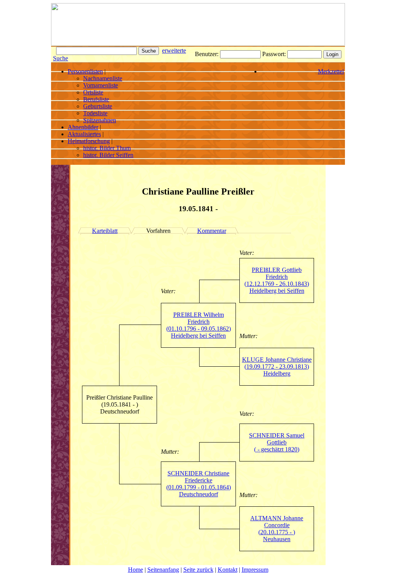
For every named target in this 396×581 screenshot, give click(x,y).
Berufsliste (96, 99)
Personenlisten (85, 71)
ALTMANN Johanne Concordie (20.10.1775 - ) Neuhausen (276, 528)
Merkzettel (331, 71)
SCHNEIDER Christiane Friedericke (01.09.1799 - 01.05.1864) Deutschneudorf (198, 483)
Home (135, 569)
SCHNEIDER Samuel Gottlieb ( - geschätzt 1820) (276, 442)
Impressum (255, 569)
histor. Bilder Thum (107, 148)
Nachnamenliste (102, 78)
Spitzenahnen (99, 120)
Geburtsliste (97, 106)
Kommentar (211, 230)
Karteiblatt (105, 230)
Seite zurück (198, 569)
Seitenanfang (163, 569)
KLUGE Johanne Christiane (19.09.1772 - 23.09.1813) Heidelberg (277, 366)
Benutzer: (207, 54)
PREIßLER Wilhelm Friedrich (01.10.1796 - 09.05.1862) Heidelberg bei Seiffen (198, 325)
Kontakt (227, 569)
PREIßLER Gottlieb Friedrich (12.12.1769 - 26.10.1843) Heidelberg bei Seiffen (276, 280)
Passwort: (274, 54)
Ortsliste (93, 92)
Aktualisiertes (84, 134)
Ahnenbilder (83, 127)
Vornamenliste (100, 85)
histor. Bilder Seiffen (108, 155)
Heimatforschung (89, 141)
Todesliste (95, 113)
